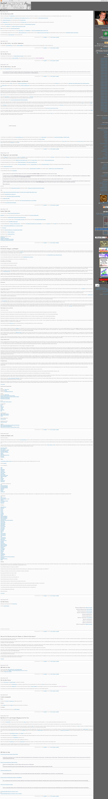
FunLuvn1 (2, 555)
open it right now (21, 30)
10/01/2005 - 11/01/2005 (104, 79)
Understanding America (103, 129)
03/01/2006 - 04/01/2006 (104, 87)
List (98, 288)
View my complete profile (104, 40)
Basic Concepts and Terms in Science (13, 213)
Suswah (2, 490)
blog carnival (6, 682)
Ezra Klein (2, 513)
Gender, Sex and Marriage (103, 143)
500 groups (62, 105)
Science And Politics (20, 45)
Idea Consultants (104, 184)
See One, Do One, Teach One (8, 18)
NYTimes (50, 444)
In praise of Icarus (34, 160)
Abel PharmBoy (27, 30)
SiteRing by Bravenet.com (105, 233)
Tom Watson (2, 457)
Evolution (106, 134)
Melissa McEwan (105, 294)
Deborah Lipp (3, 521)
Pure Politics (105, 132)
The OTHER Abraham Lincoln (13, 221)
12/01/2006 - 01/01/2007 (104, 97)
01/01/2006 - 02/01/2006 (104, 84)
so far (43, 684)
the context (70, 305)
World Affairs (105, 135)
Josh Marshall (3, 548)
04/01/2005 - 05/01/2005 (104, 70)
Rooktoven (2, 489)
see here (18, 157)
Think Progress (3, 523)
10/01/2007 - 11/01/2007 (104, 109)
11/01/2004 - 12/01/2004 (104, 62)
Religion (106, 141)
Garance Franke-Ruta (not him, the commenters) (8, 556)
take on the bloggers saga (19, 137)
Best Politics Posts (104, 118)
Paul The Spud (3, 480)
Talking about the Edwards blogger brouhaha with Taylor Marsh (10, 425)
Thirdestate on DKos (4, 476)
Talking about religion (6, 198)
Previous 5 (97, 289)
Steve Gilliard (2, 549)
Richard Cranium (66, 137)
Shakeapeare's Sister (19, 332)
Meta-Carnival (105, 165)
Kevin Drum (2, 508)
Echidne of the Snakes (4, 544)
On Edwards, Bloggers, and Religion (35, 168)
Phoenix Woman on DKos (4, 475)
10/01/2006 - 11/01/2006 (104, 96)
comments (4, 463)
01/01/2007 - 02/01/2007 (104, 99)
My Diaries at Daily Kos (104, 190)
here (47, 108)
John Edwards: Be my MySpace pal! (10, 194)
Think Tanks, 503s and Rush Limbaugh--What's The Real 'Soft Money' (79, 83)
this (1, 86)
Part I (40, 139)
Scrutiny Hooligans (6, 605)
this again (52, 157)
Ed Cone (2, 509)
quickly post (22, 251)
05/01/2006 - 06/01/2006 (104, 90)
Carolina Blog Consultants (103, 187)
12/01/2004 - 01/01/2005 (104, 64)
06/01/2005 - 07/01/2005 (104, 73)
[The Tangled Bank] (105, 253)
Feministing (2, 541)
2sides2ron (8, 26)
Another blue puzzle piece (6, 20)
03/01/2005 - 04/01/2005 (104, 68)
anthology (22, 733)
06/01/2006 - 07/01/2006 (104, 91)
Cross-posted (3, 384)
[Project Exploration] (103, 201)
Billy (1, 28)
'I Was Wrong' (4, 227)
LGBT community (17, 709)
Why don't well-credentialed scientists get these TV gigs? (40, 30)
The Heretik (2, 478)
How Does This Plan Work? (34, 215)
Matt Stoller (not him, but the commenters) (7, 520)
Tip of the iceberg (22, 20)
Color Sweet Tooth (7, 24)
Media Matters (3, 469)
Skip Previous (104, 289)
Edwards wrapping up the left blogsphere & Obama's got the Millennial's (11, 777)
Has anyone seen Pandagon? (22, 164)
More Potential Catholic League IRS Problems (13, 196)
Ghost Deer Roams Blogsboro (15, 28)
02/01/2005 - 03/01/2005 (104, 67)
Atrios (1, 467)
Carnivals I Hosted (104, 167)
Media (106, 152)
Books (106, 155)
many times (12, 142)
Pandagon (5, 157)
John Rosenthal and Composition (30, 24)
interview (7, 701)
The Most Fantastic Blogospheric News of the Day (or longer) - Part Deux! (11, 793)
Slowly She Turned (11, 34)
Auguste (2, 407)
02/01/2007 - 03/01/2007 (104, 100)
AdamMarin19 (3, 491)
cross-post (2, 658)
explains (4, 705)
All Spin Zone (3, 481)
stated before (31, 96)
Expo (1, 484)
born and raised (4, 300)
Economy (106, 144)
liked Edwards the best (7, 271)
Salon (11, 83)
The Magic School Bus (104, 175)
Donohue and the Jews (11, 234)
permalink (45, 37)
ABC (54, 444)
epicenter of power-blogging (65, 730)
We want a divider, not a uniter (19, 219)
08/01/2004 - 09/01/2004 (104, 58)
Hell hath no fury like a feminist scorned (21, 160)
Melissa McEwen (4, 85)
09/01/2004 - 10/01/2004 (104, 59)
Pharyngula (2, 456)
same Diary (48, 223)
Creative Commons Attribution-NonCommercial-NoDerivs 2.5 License (102, 214)
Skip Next (107, 290)
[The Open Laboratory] (104, 48)
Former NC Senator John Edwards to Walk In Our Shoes (9, 762)
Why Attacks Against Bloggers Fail (32, 162)
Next (103, 288)
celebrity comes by (85, 729)
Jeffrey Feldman (60, 137)
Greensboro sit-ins (23, 22)
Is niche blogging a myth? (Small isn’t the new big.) (21, 18)
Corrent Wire (2, 501)
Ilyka (1, 410)
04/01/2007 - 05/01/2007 (104, 103)
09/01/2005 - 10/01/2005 (104, 78)
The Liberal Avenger (3, 540)
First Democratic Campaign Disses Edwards (7, 240)
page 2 (26, 670)
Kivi (1, 68)
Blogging (106, 147)
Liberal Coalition (104, 181)
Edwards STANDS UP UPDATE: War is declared (8, 395)
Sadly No (2, 453)
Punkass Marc (3, 539)
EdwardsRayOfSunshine (4, 451)
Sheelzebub (2, 406)
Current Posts (105, 111)
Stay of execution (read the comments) (6, 401)
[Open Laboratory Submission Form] (102, 52)
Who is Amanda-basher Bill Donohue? (6, 426)
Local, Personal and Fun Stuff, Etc (102, 158)
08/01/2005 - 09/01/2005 (104, 76)
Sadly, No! (2, 531)
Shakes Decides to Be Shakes (15, 188)
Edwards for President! (45, 164)
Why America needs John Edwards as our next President (28, 200)
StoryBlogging (16, 737)
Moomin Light (5, 22)
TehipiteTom (2, 488)
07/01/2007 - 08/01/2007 (104, 106)
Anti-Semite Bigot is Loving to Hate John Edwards (54, 254)
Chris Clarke (2, 409)
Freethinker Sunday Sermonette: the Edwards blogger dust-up (17, 217)
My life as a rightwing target (25, 85)
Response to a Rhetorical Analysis (15, 223)
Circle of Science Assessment (103, 182)
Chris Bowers (2, 470)
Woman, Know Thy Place (8, 671)
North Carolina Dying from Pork (43, 18)
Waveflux (2, 479)
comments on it (12, 701)
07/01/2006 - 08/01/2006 (104, 93)
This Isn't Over (3, 237)
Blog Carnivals (105, 157)
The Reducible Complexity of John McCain (72, 32)
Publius (2, 559)
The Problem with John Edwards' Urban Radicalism (33, 223)
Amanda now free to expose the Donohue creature (56, 168)
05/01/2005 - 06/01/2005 (104, 71)
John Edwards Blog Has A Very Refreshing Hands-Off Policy (13, 229)
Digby (1, 536)
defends (11, 705)
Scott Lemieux (3, 527)
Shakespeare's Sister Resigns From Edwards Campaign (36, 188)
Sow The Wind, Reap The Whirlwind (10, 202)
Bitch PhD (2, 215)
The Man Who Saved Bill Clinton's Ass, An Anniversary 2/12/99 (13, 225)
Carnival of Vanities (12, 682)
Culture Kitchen (3, 524)
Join (96, 288)
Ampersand (56, 137)
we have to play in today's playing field (13, 378)
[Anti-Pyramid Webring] (104, 277)
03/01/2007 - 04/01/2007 (104, 102)
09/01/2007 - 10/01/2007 (104, 108)
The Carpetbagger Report (4, 500)
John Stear (106, 225)
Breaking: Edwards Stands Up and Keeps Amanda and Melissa (10, 396)
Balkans (106, 138)
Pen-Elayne (2, 551)
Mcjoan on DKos (3, 526)
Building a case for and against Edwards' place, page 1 (16, 670)
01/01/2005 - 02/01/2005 (104, 65)
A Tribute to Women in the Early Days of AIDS (18, 26)
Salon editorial (7, 96)
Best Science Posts (104, 117)
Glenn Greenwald (3, 497)
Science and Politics (89, 609)
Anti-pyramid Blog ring (104, 189)
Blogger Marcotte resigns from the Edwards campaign (11, 192)
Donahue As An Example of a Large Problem (7, 239)
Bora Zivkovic (106, 36)
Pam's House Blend (3, 498)
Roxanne (2, 404)
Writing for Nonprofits (89, 607)
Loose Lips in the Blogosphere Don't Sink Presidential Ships (19, 99)
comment (55, 223)
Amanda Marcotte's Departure (8, 166)
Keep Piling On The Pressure (5, 238)
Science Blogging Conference (14, 733)
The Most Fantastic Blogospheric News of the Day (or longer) (9, 791)
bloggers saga (11, 323)
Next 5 (100, 289)
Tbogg (1, 532)
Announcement (14, 170)
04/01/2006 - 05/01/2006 (104, 88)
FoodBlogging (15, 735)
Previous (101, 288)
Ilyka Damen (2, 529)
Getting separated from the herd (49, 160)
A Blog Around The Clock (22, 32)
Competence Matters (34, 164)
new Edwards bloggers (23, 439)
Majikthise (2, 454)
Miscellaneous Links (104, 168)
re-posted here (23, 157)
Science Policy (105, 146)
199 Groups (5, 105)
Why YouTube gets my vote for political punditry (15, 669)
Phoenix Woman (3, 474)
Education (105, 140)
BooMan (2, 515)
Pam (1, 405)
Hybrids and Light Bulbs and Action (6, 770)
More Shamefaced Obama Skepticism (40, 219)
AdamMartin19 (3, 554)
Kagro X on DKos (3, 448)
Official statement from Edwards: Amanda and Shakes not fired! (10, 427)
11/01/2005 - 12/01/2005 (104, 81)
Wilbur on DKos (3, 472)
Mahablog (2, 499)
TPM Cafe (56, 83)
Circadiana (105, 174)
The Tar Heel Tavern (9, 45)
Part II (44, 139)
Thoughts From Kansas (4, 558)
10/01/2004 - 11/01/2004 (104, 61)
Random (106, 288)
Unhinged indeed (43, 137)
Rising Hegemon (3, 546)
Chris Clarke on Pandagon (4, 452)
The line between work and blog (5, 398)
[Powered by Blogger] (105, 207)
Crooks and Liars (3, 533)
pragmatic (83, 288)
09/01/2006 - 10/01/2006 (104, 94)
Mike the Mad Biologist (4, 516)
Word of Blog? (106, 247)
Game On (5, 390)
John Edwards (105, 149)
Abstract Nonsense (3, 519)
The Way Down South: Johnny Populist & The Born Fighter (9, 754)
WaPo (48, 444)
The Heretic (2, 547)
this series (67, 157)
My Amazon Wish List (104, 124)
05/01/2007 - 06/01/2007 (104, 105)
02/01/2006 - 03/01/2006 (104, 85)
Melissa (2, 477)
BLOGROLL (105, 164)
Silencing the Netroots (4, 422)
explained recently (90, 294)
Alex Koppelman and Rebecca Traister (6, 461)
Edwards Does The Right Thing (5, 397)
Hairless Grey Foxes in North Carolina (43, 32)
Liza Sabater (2, 473)
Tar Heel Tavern (12, 15)
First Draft (2, 530)
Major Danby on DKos (4, 447)
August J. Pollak (3, 522)
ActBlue (92, 110)
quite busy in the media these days (23, 83)
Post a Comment (53, 37)
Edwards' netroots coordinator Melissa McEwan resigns (29, 192)
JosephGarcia (2, 553)
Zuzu (1, 496)
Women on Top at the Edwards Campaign (7, 784)
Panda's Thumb (40, 730)
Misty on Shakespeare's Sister (5, 455)
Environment (105, 154)
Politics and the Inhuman (21, 162)
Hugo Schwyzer (3, 543)
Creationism (105, 137)
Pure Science (105, 131)
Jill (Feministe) (3, 525)
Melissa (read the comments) (5, 413)
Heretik (2, 415)
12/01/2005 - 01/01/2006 (104, 82)
